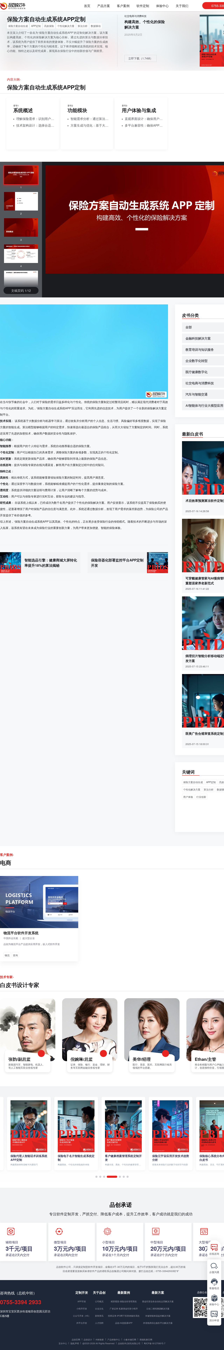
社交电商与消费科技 (135, 16)
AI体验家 (100, 1339)
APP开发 (82, 1301)
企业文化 (99, 1308)
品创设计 (88, 1339)
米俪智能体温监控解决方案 (157, 1315)
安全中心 (63, 1343)
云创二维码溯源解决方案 (157, 1308)
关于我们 (182, 6)
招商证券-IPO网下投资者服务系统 (123, 1315)
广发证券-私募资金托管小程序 (124, 1308)
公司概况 (99, 1301)
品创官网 (76, 1339)
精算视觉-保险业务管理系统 (124, 1301)
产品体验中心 (113, 1339)
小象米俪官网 (130, 1339)
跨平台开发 (81, 1322)
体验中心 (162, 6)
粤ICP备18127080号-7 (154, 1343)
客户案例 (123, 6)
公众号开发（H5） (81, 1315)
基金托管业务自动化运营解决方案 (158, 1301)
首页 (87, 6)
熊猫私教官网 (146, 1339)
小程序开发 (81, 1308)
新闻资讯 (99, 1315)
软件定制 (142, 6)
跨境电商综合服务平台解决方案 (158, 1322)
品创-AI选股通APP (123, 1322)
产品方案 (103, 6)
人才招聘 (99, 1322)
